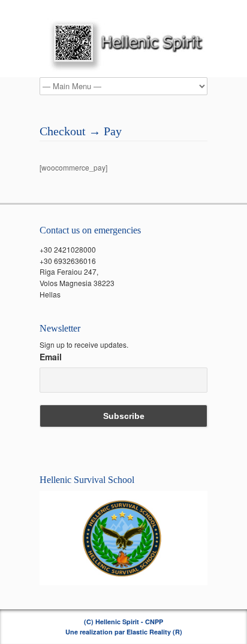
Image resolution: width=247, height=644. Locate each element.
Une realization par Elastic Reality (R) (123, 631)
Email (51, 357)
